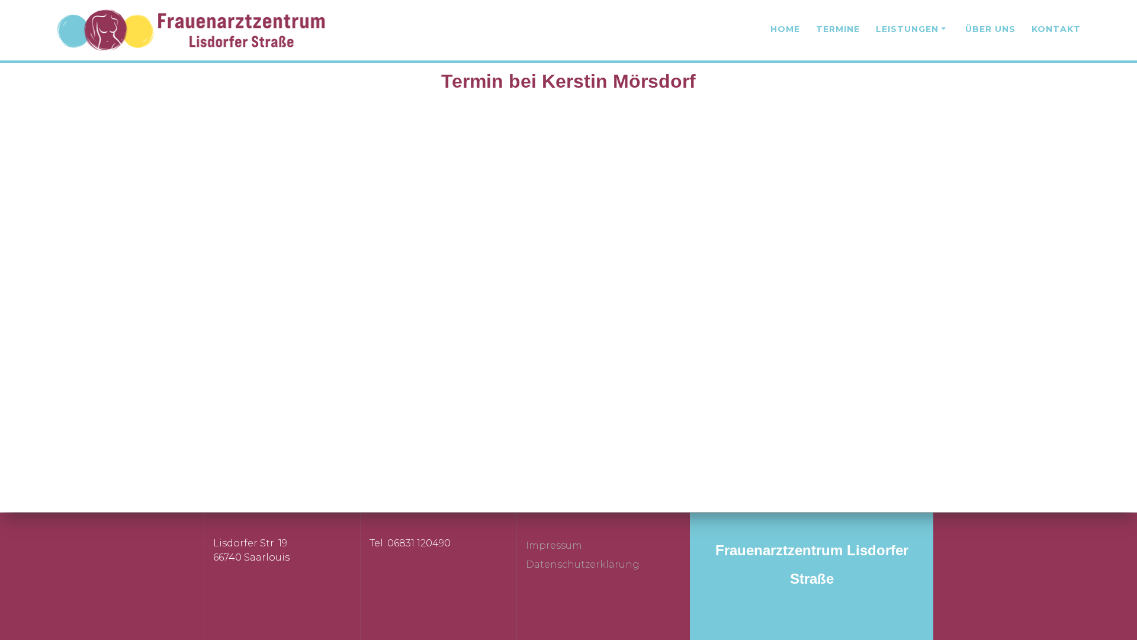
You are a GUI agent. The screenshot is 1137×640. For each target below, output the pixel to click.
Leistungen (907, 29)
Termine (838, 29)
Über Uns (990, 29)
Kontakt (1056, 29)
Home (785, 29)
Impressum (554, 545)
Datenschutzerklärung (583, 564)
